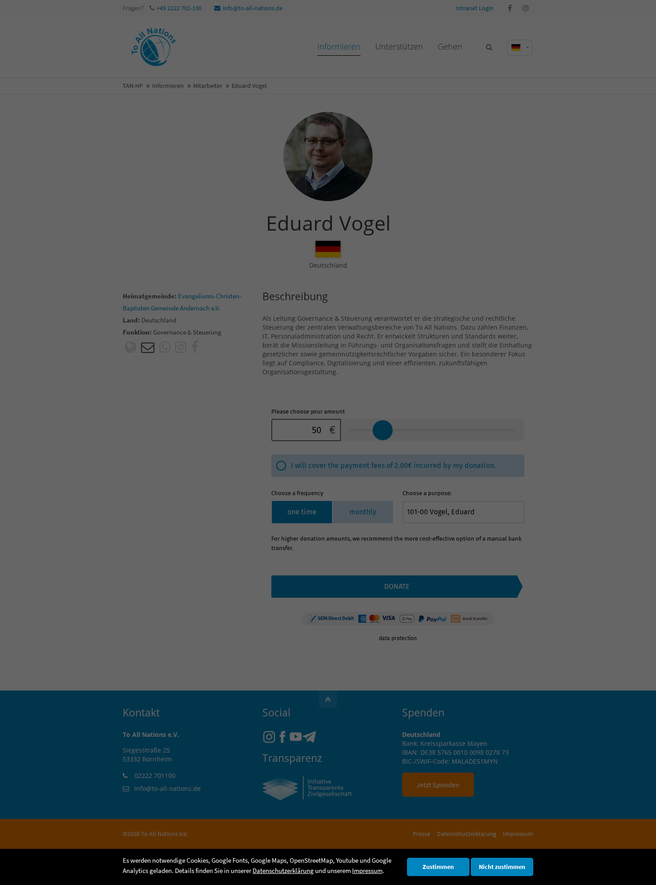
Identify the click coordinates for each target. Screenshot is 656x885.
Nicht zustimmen (502, 867)
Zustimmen (438, 867)
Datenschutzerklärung (283, 870)
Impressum (367, 870)
